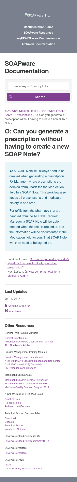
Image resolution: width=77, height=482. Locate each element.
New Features (12, 399)
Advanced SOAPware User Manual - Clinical (29, 341)
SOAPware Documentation (21, 111)
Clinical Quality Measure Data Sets (23, 468)
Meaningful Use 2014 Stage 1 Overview (26, 379)
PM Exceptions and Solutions (20, 367)
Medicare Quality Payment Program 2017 (27, 387)
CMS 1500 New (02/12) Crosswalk (23, 364)
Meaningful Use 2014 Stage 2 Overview (26, 383)
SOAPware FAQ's (53, 111)
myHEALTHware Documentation (38, 38)
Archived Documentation (38, 44)
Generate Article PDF (19, 305)
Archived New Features (17, 406)
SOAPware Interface (16, 452)
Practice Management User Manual (24, 357)
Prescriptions (24, 115)
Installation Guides (15, 429)
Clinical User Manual (16, 338)
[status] (38, 206)
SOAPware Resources (38, 32)
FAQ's (8, 115)
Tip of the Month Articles (17, 345)
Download (10, 418)
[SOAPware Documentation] (37, 15)
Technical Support (14, 425)
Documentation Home (38, 27)
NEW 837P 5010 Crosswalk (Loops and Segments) (32, 360)
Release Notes (13, 402)
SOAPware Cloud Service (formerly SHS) (27, 440)
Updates (9, 421)
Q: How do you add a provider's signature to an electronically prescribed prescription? (38, 263)
